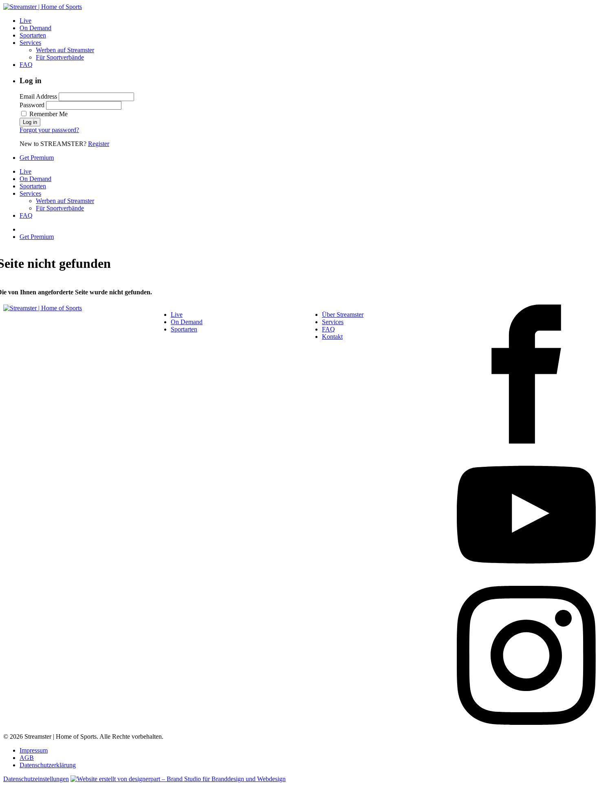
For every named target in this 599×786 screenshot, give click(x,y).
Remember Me (48, 113)
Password (32, 105)
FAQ (26, 64)
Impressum (34, 750)
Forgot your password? (49, 129)
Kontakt (332, 336)
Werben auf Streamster (65, 49)
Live (25, 20)
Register (98, 143)
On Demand (35, 27)
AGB (27, 757)
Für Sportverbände (60, 57)
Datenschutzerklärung (48, 765)
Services (30, 42)
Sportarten (33, 35)
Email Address (38, 96)
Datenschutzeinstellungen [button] (36, 778)
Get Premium (37, 157)
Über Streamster (342, 314)
